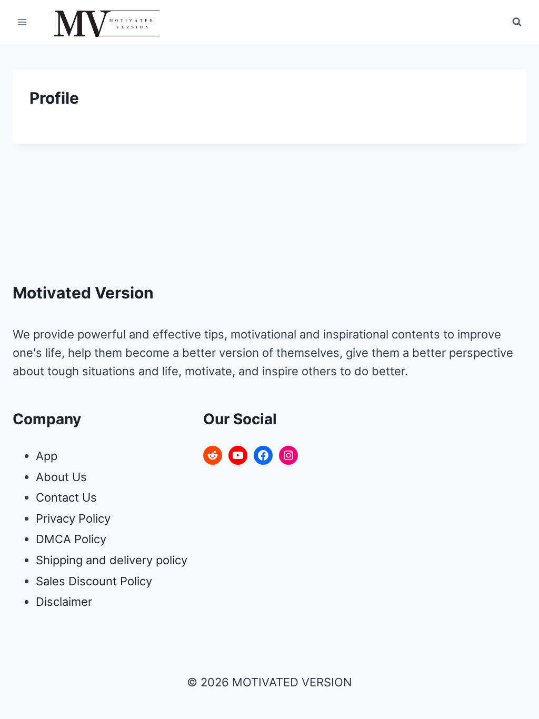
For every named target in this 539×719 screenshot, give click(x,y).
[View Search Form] (516, 22)
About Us (61, 477)
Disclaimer (64, 601)
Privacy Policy (73, 518)
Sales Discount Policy (94, 581)
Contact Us (66, 497)
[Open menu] (22, 22)
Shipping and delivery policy (111, 560)
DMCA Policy (71, 539)
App (46, 456)
